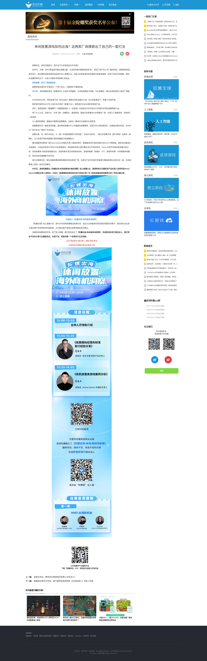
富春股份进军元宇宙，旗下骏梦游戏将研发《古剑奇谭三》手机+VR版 (59, 581)
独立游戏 (84, 12)
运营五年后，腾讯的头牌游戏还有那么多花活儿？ (51, 577)
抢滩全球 (54, 12)
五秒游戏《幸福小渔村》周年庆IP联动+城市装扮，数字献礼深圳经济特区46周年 (163, 39)
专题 (76, 5)
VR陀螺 (100, 5)
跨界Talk (54, 18)
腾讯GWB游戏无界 (45, 636)
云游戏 (94, 12)
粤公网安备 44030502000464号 (121, 651)
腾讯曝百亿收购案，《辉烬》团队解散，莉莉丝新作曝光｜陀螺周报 (163, 277)
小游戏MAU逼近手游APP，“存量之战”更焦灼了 (162, 281)
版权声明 (84, 651)
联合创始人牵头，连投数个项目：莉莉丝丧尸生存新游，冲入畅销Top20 (163, 26)
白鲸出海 (70, 636)
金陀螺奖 (89, 5)
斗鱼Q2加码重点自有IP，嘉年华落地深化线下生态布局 (163, 60)
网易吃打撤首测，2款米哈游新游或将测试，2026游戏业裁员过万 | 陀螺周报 (163, 251)
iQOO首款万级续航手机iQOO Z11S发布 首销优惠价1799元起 (163, 43)
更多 (175, 77)
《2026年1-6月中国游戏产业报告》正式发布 (161, 272)
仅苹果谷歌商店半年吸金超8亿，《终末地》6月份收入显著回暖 (163, 268)
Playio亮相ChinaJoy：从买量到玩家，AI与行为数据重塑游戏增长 (163, 34)
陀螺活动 (56, 636)
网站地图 (92, 651)
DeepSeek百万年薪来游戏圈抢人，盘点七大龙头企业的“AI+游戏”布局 (163, 30)
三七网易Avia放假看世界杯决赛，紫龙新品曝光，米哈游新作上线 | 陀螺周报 (163, 285)
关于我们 (77, 651)
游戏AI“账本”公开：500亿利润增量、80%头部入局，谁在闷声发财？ (163, 259)
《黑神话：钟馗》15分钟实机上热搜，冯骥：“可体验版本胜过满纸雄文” (163, 52)
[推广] (80, 33)
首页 (53, 5)
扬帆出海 (63, 636)
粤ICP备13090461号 (102, 651)
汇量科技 (86, 636)
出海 (84, 54)
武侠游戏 (74, 12)
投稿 (162, 371)
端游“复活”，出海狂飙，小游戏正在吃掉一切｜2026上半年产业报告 (163, 264)
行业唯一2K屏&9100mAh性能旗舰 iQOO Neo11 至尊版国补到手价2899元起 (163, 56)
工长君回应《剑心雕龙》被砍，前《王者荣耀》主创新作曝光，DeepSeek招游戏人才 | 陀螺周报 (163, 255)
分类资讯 (64, 5)
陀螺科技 (28, 636)
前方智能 (112, 5)
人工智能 (64, 12)
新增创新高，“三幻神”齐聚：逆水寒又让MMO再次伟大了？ (163, 47)
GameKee (78, 636)
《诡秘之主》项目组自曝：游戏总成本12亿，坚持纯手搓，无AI (163, 21)
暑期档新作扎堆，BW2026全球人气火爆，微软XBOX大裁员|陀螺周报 (163, 290)
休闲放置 (89, 54)
